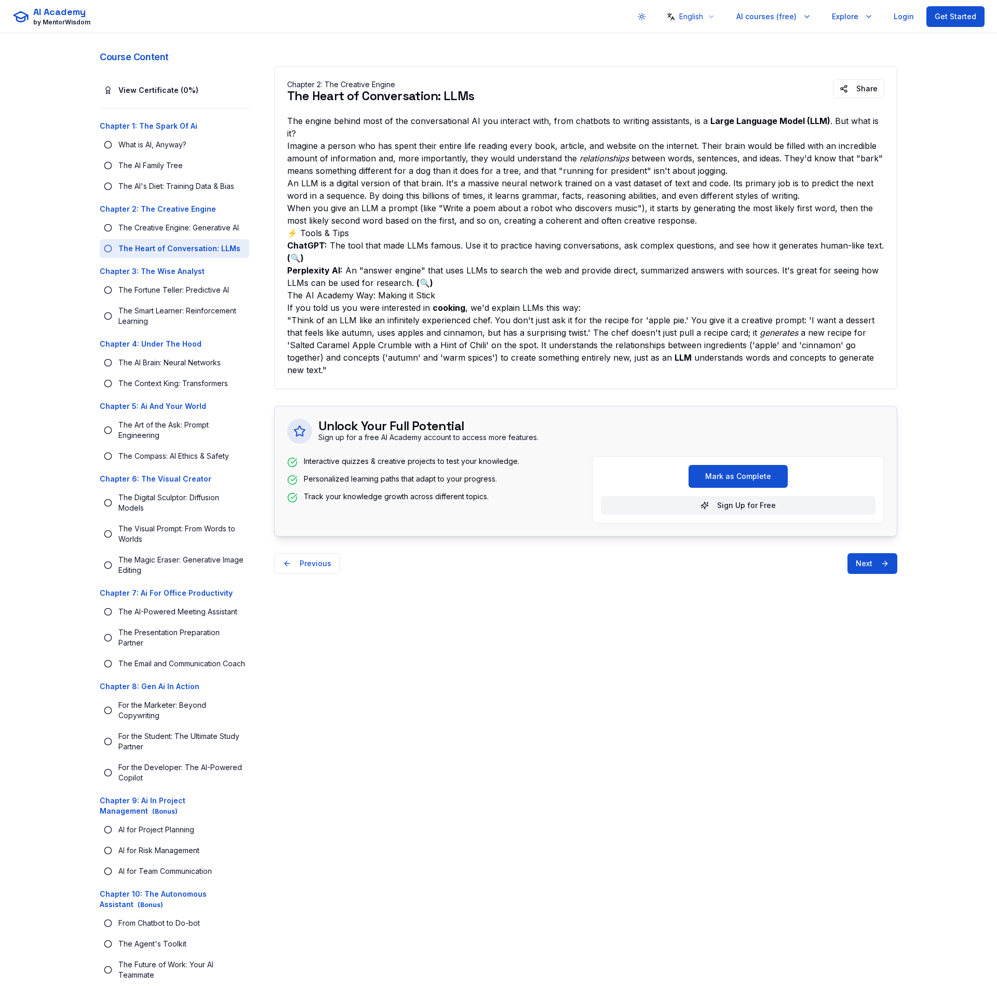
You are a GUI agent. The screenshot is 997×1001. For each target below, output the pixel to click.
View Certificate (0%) (158, 90)
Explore (845, 16)
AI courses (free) (766, 16)
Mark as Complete (738, 476)
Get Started (955, 16)
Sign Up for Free (746, 505)
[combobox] (690, 16)
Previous (315, 563)
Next (864, 563)
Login (904, 16)
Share (867, 88)
